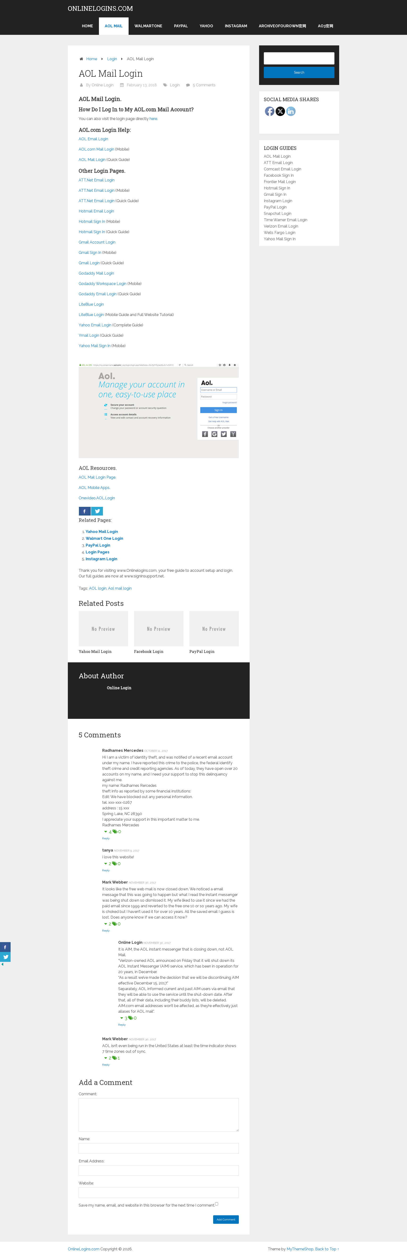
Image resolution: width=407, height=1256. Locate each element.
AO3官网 (325, 26)
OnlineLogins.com (100, 8)
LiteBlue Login (91, 304)
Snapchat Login (277, 213)
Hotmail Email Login (96, 211)
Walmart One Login (104, 538)
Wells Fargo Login (279, 232)
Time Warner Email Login (285, 220)
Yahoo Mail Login (102, 531)
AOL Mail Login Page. (97, 477)
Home (87, 26)
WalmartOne (148, 26)
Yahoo (206, 26)
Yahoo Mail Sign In (94, 346)
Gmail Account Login (97, 242)
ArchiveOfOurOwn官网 (282, 26)
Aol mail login (120, 588)
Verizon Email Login (281, 226)
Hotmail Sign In (92, 221)
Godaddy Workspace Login (102, 283)
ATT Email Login (278, 162)
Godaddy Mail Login (96, 273)
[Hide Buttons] (2, 965)
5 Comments (204, 85)
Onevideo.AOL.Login (97, 498)
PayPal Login (98, 545)
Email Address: (91, 1161)
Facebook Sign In (279, 175)
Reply (106, 838)
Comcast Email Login (282, 169)
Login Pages (98, 552)
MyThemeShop (300, 1249)
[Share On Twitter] (97, 511)
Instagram (236, 26)
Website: (86, 1183)
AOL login (97, 588)
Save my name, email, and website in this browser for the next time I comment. (147, 1205)
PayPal (181, 26)
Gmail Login (89, 263)
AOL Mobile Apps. (94, 487)
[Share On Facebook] (85, 511)
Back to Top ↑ (327, 1249)
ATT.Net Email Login (96, 180)
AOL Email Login (93, 139)
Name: (84, 1139)
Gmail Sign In (90, 252)
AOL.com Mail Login (96, 149)
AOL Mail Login (92, 159)
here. (154, 118)
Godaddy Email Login (98, 294)
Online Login (103, 85)
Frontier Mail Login (280, 182)
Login (112, 59)
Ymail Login (89, 335)
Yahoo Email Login (95, 325)
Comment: (88, 1094)
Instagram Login (101, 559)
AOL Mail (114, 26)
